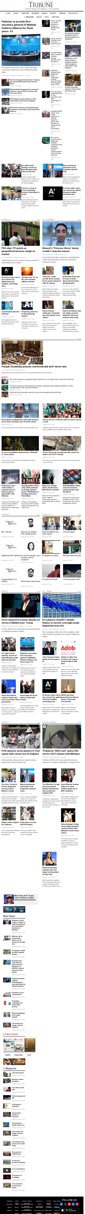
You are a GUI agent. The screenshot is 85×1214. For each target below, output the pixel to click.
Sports (53, 13)
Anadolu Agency (6, 75)
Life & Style (73, 13)
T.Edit (17, 1204)
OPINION (5, 514)
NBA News (48, 1210)
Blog (16, 1210)
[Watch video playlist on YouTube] (14, 909)
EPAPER (56, 9)
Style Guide (56, 1201)
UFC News (48, 1207)
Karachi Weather (26, 1210)
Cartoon (55, 17)
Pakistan (25, 13)
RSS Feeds (39, 1207)
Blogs (39, 17)
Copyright (56, 1207)
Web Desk (14, 75)
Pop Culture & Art (47, 757)
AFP (3, 626)
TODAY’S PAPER (30, 9)
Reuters (6, 626)
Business (35, 13)
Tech (46, 17)
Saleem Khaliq (5, 757)
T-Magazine (29, 17)
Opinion (62, 13)
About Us (39, 1201)
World (44, 13)
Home (8, 13)
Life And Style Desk (47, 254)
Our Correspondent (7, 257)
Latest (16, 13)
